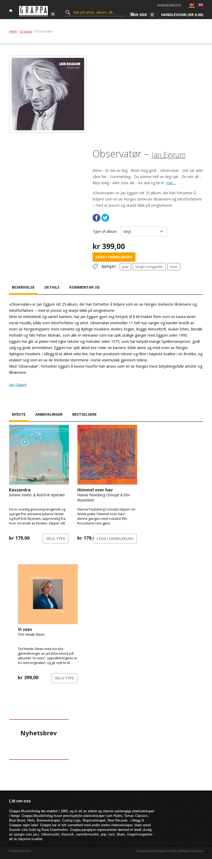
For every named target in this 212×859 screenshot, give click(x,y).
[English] (201, 5)
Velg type (55, 538)
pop (125, 266)
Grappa (26, 31)
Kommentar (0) (84, 287)
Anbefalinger (49, 414)
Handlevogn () (182, 14)
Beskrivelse (23, 287)
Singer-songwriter (149, 266)
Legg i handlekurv (114, 256)
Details (51, 287)
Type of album (105, 231)
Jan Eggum (169, 154)
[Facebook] (96, 218)
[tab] (23, 287)
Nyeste (19, 414)
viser (174, 266)
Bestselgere (84, 414)
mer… (171, 182)
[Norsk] (192, 6)
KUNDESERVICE (169, 5)
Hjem (13, 31)
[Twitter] (105, 218)
